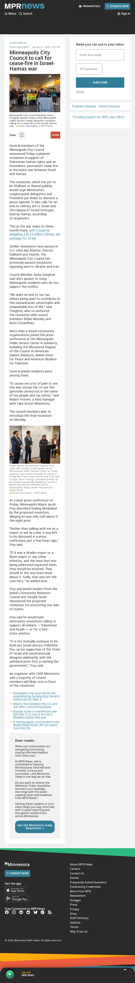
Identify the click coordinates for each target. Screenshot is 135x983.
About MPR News (81, 864)
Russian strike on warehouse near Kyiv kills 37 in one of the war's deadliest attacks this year (35, 714)
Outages (75, 900)
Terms (80, 92)
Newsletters (78, 896)
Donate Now (117, 6)
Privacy (74, 909)
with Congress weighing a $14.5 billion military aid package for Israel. (34, 234)
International (19, 42)
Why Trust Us (79, 931)
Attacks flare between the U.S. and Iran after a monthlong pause (35, 705)
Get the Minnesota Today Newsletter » (35, 826)
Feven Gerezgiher (19, 47)
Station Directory (109, 106)
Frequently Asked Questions (88, 882)
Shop (73, 914)
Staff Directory (79, 918)
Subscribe (100, 82)
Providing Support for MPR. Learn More (98, 117)
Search (27, 13)
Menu (12, 13)
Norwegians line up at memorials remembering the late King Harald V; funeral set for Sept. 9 (36, 696)
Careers (75, 869)
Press (73, 905)
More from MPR (80, 891)
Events (74, 878)
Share (55, 135)
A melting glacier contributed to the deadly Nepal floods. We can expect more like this (36, 725)
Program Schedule (84, 106)
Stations (75, 922)
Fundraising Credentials (85, 887)
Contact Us (77, 873)
